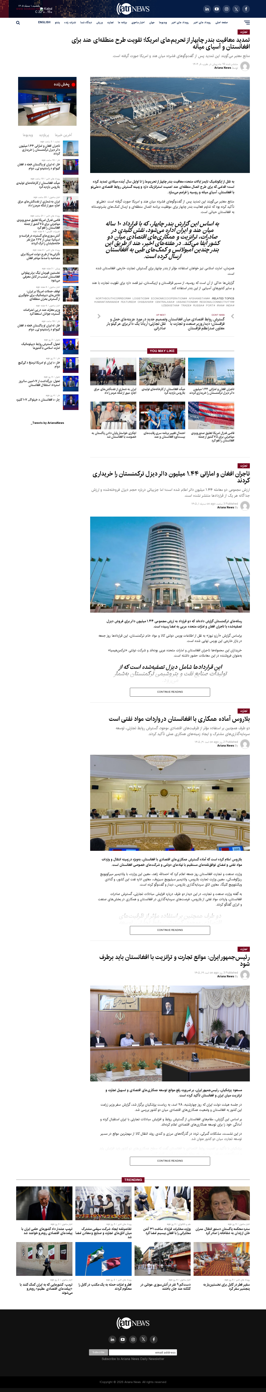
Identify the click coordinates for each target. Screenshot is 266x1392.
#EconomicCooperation (168, 299)
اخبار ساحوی (138, 22)
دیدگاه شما (86, 22)
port (209, 306)
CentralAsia (164, 302)
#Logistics (140, 299)
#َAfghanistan (198, 299)
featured (127, 302)
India (229, 306)
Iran (220, 306)
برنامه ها (122, 22)
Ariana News (222, 68)
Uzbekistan (169, 306)
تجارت (110, 22)
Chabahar (145, 302)
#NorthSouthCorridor (112, 299)
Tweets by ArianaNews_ (47, 423)
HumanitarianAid (105, 302)
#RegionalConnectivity (216, 302)
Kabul (48, 9)
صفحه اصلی (221, 22)
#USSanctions (186, 302)
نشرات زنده (70, 22)
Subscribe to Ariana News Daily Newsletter (133, 1359)
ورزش (99, 22)
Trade (185, 306)
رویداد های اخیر (202, 22)
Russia (198, 306)
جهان (152, 22)
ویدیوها (163, 22)
